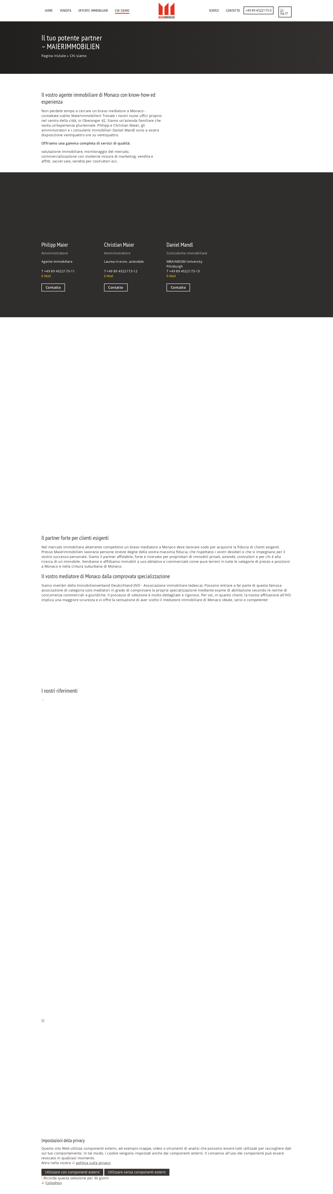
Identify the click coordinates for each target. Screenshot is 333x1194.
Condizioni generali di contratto (68, 1044)
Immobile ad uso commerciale (67, 948)
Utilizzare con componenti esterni (72, 1172)
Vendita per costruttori (60, 958)
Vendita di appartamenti (61, 929)
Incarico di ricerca (56, 984)
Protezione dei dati (57, 1030)
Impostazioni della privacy (63, 1035)
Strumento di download (61, 993)
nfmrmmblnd (52, 855)
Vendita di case (54, 924)
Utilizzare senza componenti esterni (137, 1172)
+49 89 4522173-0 (259, 10)
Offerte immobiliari (93, 10)
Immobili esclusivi (56, 939)
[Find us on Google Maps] (41, 1095)
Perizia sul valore (55, 963)
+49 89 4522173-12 (122, 271)
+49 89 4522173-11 (59, 271)
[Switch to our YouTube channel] (41, 1086)
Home (49, 10)
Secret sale (50, 944)
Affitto (46, 988)
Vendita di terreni (56, 934)
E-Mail (46, 276)
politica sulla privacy (93, 1162)
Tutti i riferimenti (59, 700)
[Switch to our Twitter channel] (41, 1076)
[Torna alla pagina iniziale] (166, 11)
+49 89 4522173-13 (184, 271)
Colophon (49, 1039)
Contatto (233, 10)
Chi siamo (122, 10)
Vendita (65, 10)
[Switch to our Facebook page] (41, 1066)
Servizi (214, 10)
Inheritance (51, 953)
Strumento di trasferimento (64, 998)
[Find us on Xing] (41, 1105)
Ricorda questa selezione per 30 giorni (76, 1178)
